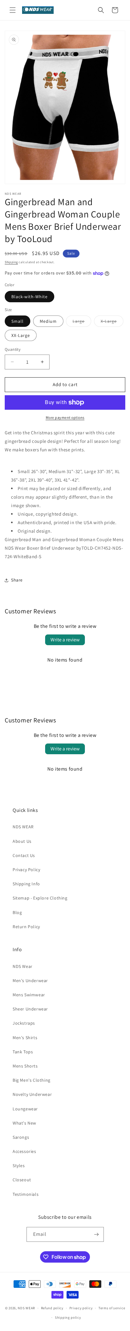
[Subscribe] (96, 1234)
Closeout (22, 1180)
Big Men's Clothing (31, 1080)
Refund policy (52, 1308)
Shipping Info (26, 884)
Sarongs (21, 1137)
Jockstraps (24, 1023)
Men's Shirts (25, 1037)
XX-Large (20, 335)
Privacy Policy (26, 869)
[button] (13, 10)
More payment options (65, 417)
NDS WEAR (23, 827)
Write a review (65, 639)
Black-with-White (29, 296)
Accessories (24, 1151)
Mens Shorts (25, 1066)
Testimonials (25, 1194)
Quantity (13, 349)
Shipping (11, 262)
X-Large (112, 322)
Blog (17, 912)
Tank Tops (23, 1052)
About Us (22, 841)
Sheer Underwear (30, 1009)
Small (17, 321)
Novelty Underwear (32, 1094)
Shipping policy (68, 1317)
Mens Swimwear (29, 995)
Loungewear (25, 1109)
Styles (19, 1165)
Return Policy (26, 926)
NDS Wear (22, 966)
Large (82, 322)
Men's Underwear (30, 980)
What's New (24, 1123)
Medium (48, 321)
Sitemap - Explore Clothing (40, 898)
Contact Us (24, 855)
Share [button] (17, 580)
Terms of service (111, 1308)
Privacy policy (81, 1308)
